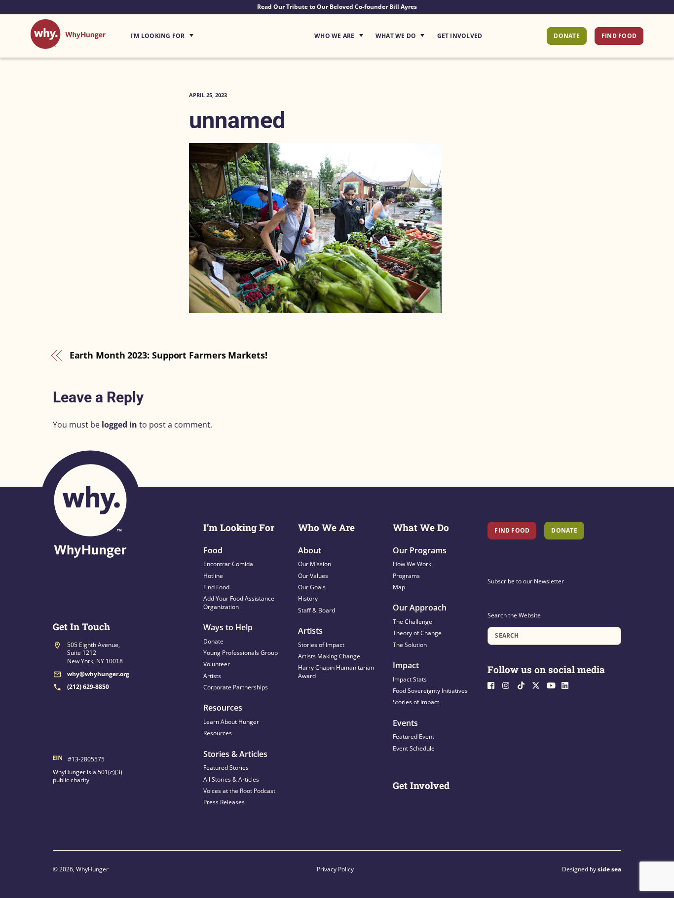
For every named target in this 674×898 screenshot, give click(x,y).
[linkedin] (568, 684)
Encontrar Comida (228, 564)
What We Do (395, 36)
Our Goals (312, 587)
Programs (406, 576)
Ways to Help (228, 627)
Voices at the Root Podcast (239, 791)
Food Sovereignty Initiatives (430, 690)
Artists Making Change (329, 656)
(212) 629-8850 (88, 686)
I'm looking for (189, 33)
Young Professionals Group (240, 652)
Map (399, 587)
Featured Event (413, 736)
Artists (212, 676)
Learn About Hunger (231, 722)
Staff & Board (316, 610)
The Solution (410, 645)
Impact (406, 665)
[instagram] (508, 684)
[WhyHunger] (68, 44)
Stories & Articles (235, 754)
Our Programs (420, 550)
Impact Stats (410, 679)
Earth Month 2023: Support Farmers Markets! (168, 355)
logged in (119, 424)
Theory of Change (417, 633)
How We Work (412, 564)
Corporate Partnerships (235, 687)
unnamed (237, 120)
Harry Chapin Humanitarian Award (336, 671)
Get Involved (460, 36)
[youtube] (553, 684)
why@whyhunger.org (98, 674)
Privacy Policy (335, 869)
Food (213, 550)
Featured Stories (226, 767)
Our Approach (420, 607)
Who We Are (334, 36)
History (308, 598)
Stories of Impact (321, 645)
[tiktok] (523, 684)
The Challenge (412, 621)
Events (405, 723)
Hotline (213, 576)
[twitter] (538, 684)
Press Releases (224, 802)
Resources (222, 707)
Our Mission (314, 564)
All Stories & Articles (231, 779)
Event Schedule (414, 748)
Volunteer (216, 664)
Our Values (313, 576)
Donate (566, 36)
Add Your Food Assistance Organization (238, 602)
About (309, 550)
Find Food (619, 36)
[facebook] (493, 684)
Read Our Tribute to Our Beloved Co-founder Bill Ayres (337, 6)
